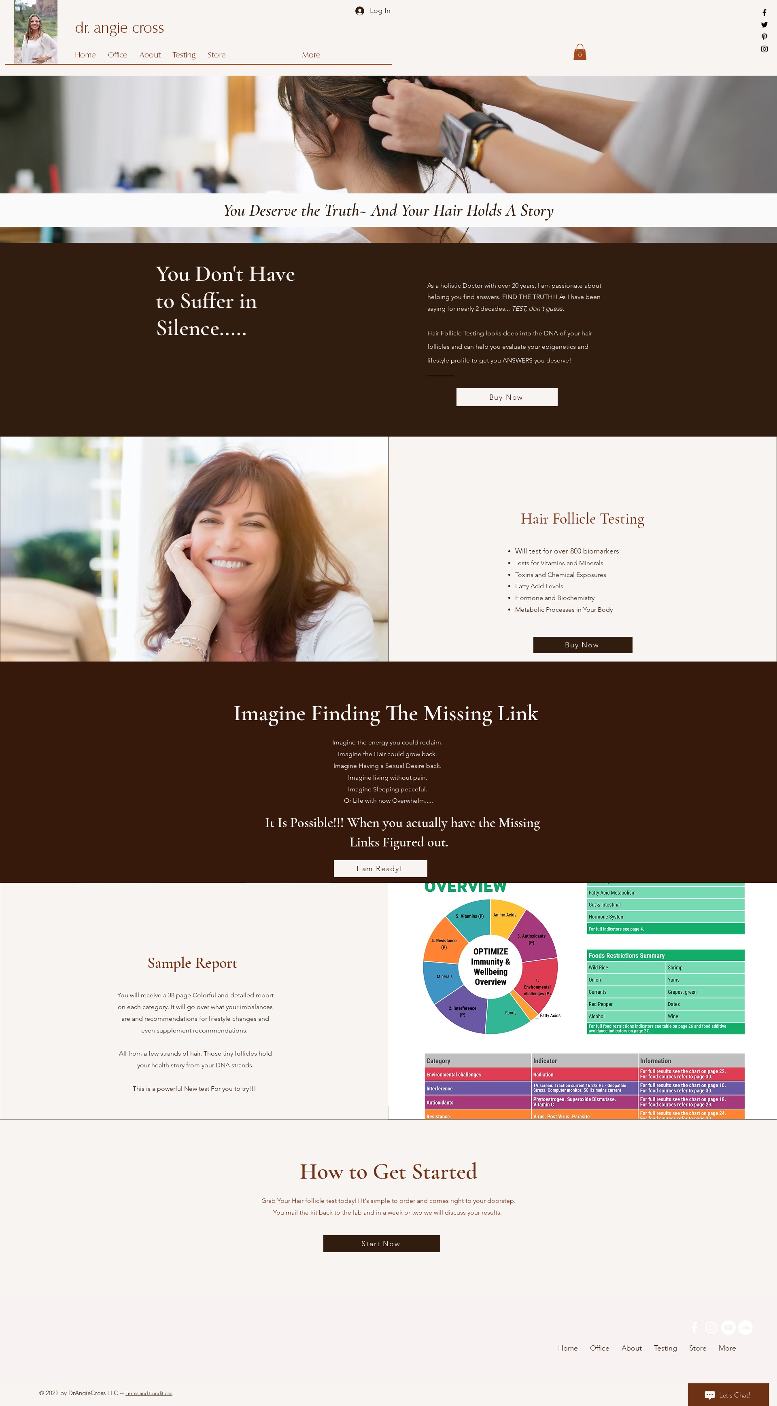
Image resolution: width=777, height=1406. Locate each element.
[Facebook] (764, 12)
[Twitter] (764, 24)
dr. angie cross (119, 29)
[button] (580, 52)
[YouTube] (728, 1327)
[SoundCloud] (745, 1327)
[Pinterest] (764, 36)
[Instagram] (764, 49)
